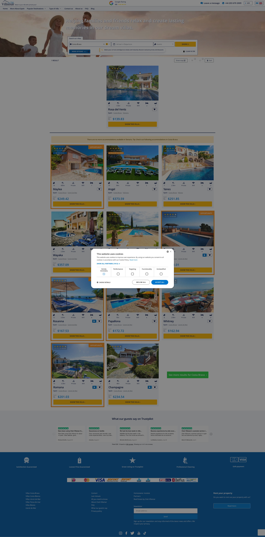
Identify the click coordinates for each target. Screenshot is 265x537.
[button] (132, 264)
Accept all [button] (159, 282)
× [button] (170, 251)
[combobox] (168, 252)
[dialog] (132, 268)
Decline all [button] (141, 282)
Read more (133, 260)
